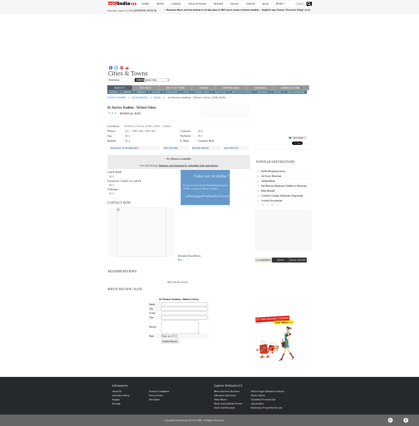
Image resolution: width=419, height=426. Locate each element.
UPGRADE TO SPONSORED (124, 148)
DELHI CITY (120, 87)
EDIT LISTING (170, 148)
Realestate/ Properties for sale (266, 407)
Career (176, 3)
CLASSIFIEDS (260, 87)
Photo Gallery (258, 395)
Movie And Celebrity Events (228, 403)
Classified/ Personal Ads (263, 399)
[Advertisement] (209, 39)
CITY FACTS (145, 87)
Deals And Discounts (224, 407)
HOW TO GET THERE (175, 87)
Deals (234, 3)
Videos (250, 3)
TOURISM (203, 87)
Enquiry (116, 399)
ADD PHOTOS (231, 148)
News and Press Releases (227, 391)
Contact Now (206, 140)
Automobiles (257, 403)
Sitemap (116, 403)
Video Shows (220, 399)
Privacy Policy (156, 395)
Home (145, 3)
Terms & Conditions (159, 391)
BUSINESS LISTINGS (290, 87)
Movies (218, 3)
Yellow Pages (197, 3)
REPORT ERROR (200, 148)
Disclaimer (154, 399)
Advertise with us (144, 10)
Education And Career (225, 395)
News (160, 3)
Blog (266, 3)
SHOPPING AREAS (231, 87)
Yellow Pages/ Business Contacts (267, 391)
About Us (117, 391)
